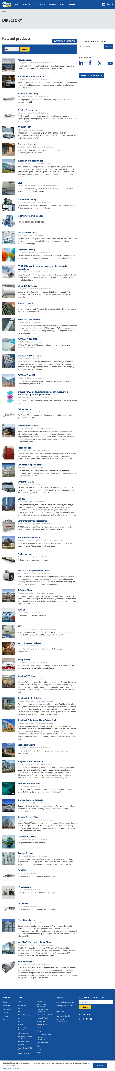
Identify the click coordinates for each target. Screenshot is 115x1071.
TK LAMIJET (23, 903)
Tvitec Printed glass (26, 920)
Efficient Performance (27, 286)
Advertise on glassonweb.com (61, 1020)
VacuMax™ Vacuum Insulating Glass (34, 942)
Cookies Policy (7, 1068)
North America (42, 1024)
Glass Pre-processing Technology (25, 1037)
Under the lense (42, 1043)
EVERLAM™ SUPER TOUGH (30, 355)
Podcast (39, 1031)
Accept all (99, 1065)
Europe (20, 1021)
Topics (62, 4)
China (20, 1012)
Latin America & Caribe (45, 1015)
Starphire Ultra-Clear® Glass (30, 761)
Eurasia (20, 1018)
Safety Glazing (24, 659)
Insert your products (64, 41)
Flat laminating (24, 409)
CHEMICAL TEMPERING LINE (30, 216)
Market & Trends (42, 1018)
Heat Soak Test (24, 447)
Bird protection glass (27, 144)
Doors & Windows (24, 1015)
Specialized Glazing (26, 744)
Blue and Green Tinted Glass (30, 160)
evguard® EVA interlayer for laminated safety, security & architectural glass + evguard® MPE (43, 393)
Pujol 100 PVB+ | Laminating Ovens (34, 570)
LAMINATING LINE (26, 481)
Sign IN (110, 4)
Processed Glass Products (29, 537)
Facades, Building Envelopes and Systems (26, 1029)
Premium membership (63, 1016)
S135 (20, 626)
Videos (39, 1049)
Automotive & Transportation (31, 76)
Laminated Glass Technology (42, 1010)
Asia (19, 1008)
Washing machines (26, 961)
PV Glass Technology (44, 1034)
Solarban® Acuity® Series (29, 698)
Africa (20, 1002)
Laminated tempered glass (30, 464)
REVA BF (21, 609)
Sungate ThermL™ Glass (29, 817)
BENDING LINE (24, 127)
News (17, 4)
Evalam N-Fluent (25, 303)
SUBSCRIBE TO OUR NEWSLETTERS (92, 41)
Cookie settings (17, 1068)
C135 (20, 183)
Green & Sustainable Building (25, 1049)
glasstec (21, 1045)
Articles (52, 4)
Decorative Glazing (26, 249)
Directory (27, 4)
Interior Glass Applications (41, 1005)
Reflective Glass (25, 590)
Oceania (39, 1028)
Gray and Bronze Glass (28, 425)
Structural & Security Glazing (31, 800)
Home (4, 11)
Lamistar (22, 498)
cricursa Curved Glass (27, 232)
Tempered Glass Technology (42, 1039)
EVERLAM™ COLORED (28, 339)
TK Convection (24, 887)
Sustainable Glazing (27, 836)
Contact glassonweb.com (64, 1006)
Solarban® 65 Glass (26, 676)
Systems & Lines (25, 853)
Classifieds (40, 4)
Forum (72, 4)
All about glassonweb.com (65, 1002)
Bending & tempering (27, 110)
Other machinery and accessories (32, 520)
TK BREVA (22, 870)
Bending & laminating (28, 93)
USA (38, 1046)
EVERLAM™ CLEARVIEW (29, 319)
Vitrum (39, 1052)
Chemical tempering (27, 199)
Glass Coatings (23, 1033)
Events (20, 1025)
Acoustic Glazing (25, 60)
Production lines (25, 554)
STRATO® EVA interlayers (29, 783)
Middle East (41, 1021)
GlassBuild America (24, 1041)
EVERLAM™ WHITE (26, 375)
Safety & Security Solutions (30, 643)
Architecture (22, 1005)
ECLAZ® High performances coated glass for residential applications (42, 267)
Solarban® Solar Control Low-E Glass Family (38, 720)
